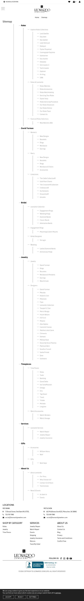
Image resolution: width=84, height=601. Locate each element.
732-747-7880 (9, 514)
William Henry (45, 451)
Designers (34, 285)
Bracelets (43, 139)
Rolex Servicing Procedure (49, 102)
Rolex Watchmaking (47, 92)
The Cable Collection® (47, 178)
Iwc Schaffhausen (46, 385)
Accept (8, 597)
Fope (41, 302)
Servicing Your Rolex (47, 95)
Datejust (43, 46)
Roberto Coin (44, 296)
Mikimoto (43, 299)
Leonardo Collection (38, 207)
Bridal (23, 202)
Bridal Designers (36, 236)
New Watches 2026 (46, 123)
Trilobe (42, 400)
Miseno (42, 321)
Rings (42, 142)
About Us (25, 468)
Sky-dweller (44, 40)
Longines (43, 406)
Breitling (43, 378)
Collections (34, 174)
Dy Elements (44, 191)
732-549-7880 (50, 514)
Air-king (42, 74)
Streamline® (44, 194)
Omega (42, 388)
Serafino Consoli (45, 349)
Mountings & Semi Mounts (49, 232)
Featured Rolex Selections (39, 119)
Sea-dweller (44, 59)
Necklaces (43, 146)
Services (24, 424)
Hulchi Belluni (45, 314)
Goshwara (43, 359)
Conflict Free (61, 541)
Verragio (43, 240)
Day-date (43, 37)
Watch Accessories (37, 411)
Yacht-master (44, 68)
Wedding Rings (45, 214)
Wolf (41, 454)
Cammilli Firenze (46, 327)
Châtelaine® (44, 188)
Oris (41, 391)
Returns (32, 541)
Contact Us (43, 114)
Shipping (33, 535)
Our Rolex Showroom (47, 105)
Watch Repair (44, 432)
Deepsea (43, 62)
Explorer (43, 71)
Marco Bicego (44, 311)
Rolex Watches (45, 86)
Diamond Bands (45, 217)
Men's (33, 153)
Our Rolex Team (45, 111)
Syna (41, 355)
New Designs (44, 136)
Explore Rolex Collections (39, 30)
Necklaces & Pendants (47, 275)
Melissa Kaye (44, 340)
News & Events (35, 490)
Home (37, 17)
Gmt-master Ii (44, 65)
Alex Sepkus (44, 324)
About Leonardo (36, 473)
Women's (34, 132)
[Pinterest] (67, 558)
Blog (58, 532)
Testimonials (44, 486)
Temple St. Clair (45, 308)
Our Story (43, 476)
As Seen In (43, 494)
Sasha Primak (44, 352)
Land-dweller (44, 33)
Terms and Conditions (64, 538)
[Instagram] (64, 558)
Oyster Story (44, 99)
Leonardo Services (37, 428)
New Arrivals (44, 281)
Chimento (43, 333)
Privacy (59, 535)
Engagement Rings (46, 211)
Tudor (42, 375)
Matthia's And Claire (47, 330)
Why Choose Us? (45, 480)
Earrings (43, 149)
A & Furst (43, 318)
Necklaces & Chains (46, 167)
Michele (43, 403)
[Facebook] (61, 558)
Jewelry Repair (45, 435)
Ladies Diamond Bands (48, 249)
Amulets (43, 197)
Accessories (44, 170)
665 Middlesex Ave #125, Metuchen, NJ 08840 (60, 509)
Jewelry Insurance (46, 438)
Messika (43, 292)
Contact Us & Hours (46, 483)
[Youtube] (71, 558)
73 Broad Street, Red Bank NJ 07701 (16, 509)
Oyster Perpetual (46, 49)
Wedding (34, 245)
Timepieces (26, 364)
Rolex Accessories (46, 89)
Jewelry (24, 257)
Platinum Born (45, 346)
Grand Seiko (44, 381)
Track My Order (35, 544)
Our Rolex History (46, 108)
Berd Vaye (43, 463)
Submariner (44, 55)
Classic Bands (44, 220)
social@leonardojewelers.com (15, 517)
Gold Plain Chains (46, 181)
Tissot (42, 397)
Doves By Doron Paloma (48, 343)
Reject (20, 597)
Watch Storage (45, 418)
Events (42, 497)
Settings (32, 597)
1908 (41, 77)
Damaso (43, 337)
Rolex (23, 25)
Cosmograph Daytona (47, 52)
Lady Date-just (45, 43)
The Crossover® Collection (49, 185)
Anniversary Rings (46, 252)
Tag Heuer (43, 394)
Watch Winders (45, 415)
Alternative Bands (46, 223)
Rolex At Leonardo (37, 82)
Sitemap (44, 17)
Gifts (23, 443)
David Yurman (27, 128)
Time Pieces (35, 368)
